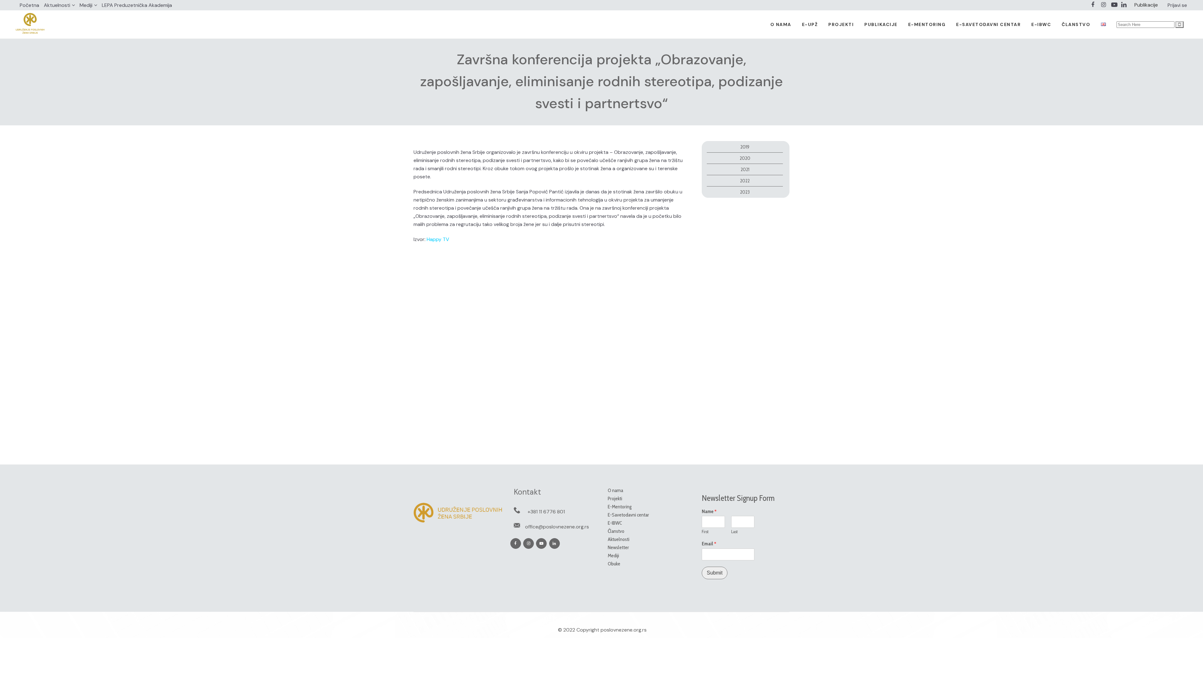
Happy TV (438, 239)
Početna (29, 5)
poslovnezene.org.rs (624, 630)
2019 (744, 147)
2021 (745, 169)
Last (734, 531)
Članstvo (616, 531)
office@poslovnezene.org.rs (557, 526)
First (705, 531)
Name (709, 511)
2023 (745, 192)
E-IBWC (615, 523)
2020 (745, 158)
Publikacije (1146, 5)
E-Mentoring (620, 507)
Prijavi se (1177, 5)
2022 (745, 181)
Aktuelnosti (57, 5)
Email (709, 544)
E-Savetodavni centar (628, 515)
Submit (714, 572)
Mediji (86, 5)
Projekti (615, 498)
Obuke (614, 564)
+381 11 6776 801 (546, 511)
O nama (615, 490)
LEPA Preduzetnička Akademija (137, 5)
